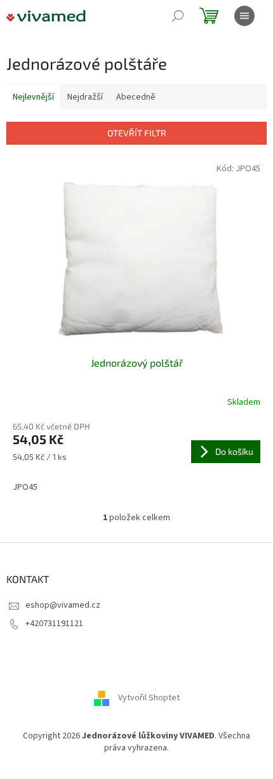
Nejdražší (85, 97)
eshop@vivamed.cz (62, 605)
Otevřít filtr (136, 133)
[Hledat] (177, 16)
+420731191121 (54, 623)
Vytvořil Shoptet (149, 697)
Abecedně (136, 97)
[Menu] (244, 16)
